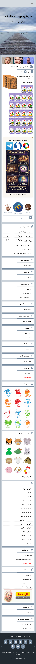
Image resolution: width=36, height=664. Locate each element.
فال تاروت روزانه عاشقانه (18, 16)
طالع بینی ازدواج (27, 321)
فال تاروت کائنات (26, 500)
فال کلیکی (28, 349)
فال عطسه (28, 612)
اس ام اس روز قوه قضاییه (24, 232)
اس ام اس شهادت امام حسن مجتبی (22, 253)
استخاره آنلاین (27, 265)
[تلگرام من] (25, 642)
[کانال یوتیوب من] (18, 646)
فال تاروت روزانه (26, 488)
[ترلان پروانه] (18, 61)
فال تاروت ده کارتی (26, 527)
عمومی (23, 217)
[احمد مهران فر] (28, 61)
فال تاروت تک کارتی (26, 504)
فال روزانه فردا (27, 628)
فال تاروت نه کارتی (26, 523)
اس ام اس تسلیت (26, 249)
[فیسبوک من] (20, 642)
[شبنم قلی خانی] (7, 61)
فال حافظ (28, 575)
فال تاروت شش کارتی (25, 520)
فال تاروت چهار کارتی (25, 512)
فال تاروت (28, 543)
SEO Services (28, 555)
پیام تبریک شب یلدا (26, 587)
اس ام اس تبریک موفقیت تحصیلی (22, 245)
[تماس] (10, 642)
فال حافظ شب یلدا (26, 583)
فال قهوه (28, 289)
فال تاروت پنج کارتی (26, 516)
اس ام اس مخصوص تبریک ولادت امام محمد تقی (19, 235)
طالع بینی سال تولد (26, 476)
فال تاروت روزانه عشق (25, 535)
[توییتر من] (5, 642)
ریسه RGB (28, 373)
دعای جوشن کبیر (26, 333)
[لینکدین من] (13, 646)
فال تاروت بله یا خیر (26, 539)
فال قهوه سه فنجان (26, 293)
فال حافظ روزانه (27, 579)
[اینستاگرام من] (15, 642)
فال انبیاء (28, 277)
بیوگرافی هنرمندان (26, 624)
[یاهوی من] (30, 642)
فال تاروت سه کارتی (26, 508)
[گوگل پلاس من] (23, 646)
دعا (30, 337)
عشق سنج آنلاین (27, 361)
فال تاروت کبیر (27, 492)
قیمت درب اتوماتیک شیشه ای (23, 559)
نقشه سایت (13, 658)
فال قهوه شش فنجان (25, 297)
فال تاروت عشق (27, 531)
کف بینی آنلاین (27, 309)
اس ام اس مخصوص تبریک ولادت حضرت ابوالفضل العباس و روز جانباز (19, 240)
